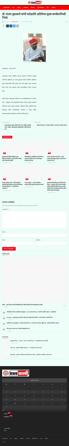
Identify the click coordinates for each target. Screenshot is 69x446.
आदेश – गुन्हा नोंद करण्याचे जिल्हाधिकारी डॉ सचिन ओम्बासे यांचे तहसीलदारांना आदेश (22, 305)
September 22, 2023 (7, 163)
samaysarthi (15, 22)
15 (52, 396)
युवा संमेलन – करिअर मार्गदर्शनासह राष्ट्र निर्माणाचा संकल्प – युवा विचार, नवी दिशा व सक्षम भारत (31, 355)
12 (24, 396)
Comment (5, 209)
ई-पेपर (5, 414)
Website (38, 240)
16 (61, 396)
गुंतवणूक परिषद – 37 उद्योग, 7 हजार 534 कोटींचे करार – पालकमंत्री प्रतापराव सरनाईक (29, 341)
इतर (48, 8)
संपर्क (5, 431)
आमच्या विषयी (7, 429)
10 (6, 396)
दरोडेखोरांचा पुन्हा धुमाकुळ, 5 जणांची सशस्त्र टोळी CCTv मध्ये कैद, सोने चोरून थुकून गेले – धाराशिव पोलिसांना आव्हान (33, 323)
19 (24, 400)
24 (6, 403)
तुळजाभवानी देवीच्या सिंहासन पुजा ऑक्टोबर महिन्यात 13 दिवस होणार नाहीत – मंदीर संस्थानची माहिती (12, 159)
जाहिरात (53, 8)
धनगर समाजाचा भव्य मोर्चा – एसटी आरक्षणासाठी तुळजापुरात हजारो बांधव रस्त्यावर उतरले (56, 159)
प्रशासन (32, 8)
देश (13, 8)
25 (15, 403)
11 (15, 396)
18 (15, 400)
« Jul (3, 410)
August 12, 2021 (24, 22)
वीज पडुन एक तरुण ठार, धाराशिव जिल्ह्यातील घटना (18, 329)
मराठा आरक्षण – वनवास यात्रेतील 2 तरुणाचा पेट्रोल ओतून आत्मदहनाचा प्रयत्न (34, 184)
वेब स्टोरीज (6, 417)
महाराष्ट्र (18, 8)
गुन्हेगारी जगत (40, 8)
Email (3, 240)
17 (6, 400)
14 (43, 396)
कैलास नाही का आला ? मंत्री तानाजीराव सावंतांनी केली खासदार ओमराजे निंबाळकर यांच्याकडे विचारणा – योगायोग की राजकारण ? (12, 185)
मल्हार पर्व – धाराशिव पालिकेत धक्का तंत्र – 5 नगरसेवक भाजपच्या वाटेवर (26, 348)
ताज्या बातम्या (7, 8)
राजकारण (25, 8)
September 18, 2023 (51, 163)
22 (52, 400)
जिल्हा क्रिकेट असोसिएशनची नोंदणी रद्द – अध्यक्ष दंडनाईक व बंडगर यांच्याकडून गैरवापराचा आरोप (34, 159)
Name (3, 232)
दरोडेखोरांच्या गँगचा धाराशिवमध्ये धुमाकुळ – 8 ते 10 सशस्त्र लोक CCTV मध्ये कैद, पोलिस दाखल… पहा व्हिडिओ (31, 312)
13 (33, 396)
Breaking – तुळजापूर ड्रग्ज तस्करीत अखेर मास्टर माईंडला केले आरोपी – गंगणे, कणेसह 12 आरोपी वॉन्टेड (29, 317)
